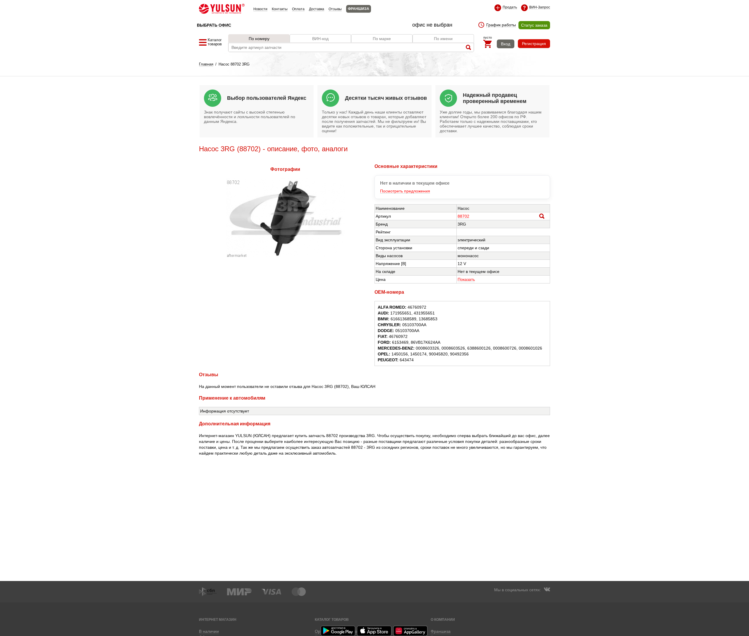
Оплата (298, 9)
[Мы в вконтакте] (547, 590)
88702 (463, 216)
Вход (505, 44)
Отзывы (335, 9)
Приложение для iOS (374, 631)
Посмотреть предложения (405, 191)
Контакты (280, 9)
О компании (443, 619)
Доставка (316, 9)
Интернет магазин (217, 619)
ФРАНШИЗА (358, 9)
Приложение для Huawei (410, 631)
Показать (466, 279)
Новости (260, 9)
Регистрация (534, 43)
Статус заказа (534, 25)
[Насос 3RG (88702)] (285, 256)
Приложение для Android (338, 631)
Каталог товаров (332, 619)
